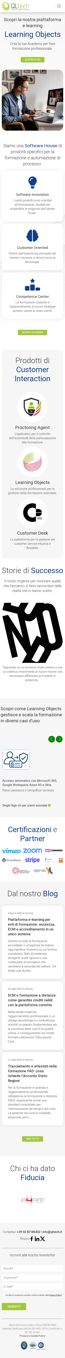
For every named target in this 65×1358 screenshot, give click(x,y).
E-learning (28, 913)
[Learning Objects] (32, 463)
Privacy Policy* (55, 1295)
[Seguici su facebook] (32, 1238)
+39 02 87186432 (28, 1232)
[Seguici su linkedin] (37, 1238)
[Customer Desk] (32, 513)
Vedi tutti (32, 1138)
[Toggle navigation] (59, 6)
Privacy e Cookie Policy (32, 1335)
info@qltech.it (52, 1232)
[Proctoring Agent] (32, 408)
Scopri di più (32, 59)
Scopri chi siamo (32, 332)
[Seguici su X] (42, 1238)
